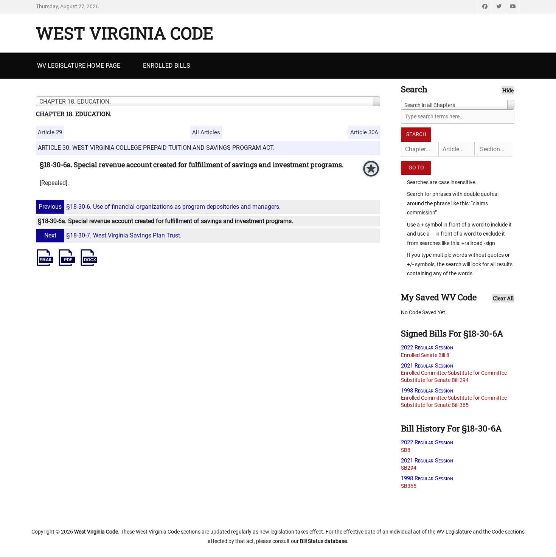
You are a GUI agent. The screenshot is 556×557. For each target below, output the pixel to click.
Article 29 (50, 132)
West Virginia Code (124, 33)
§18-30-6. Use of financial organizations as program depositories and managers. (160, 206)
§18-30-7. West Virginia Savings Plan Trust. (113, 235)
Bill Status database (323, 541)
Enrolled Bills (166, 65)
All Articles (206, 132)
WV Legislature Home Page (78, 65)
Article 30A (364, 132)
